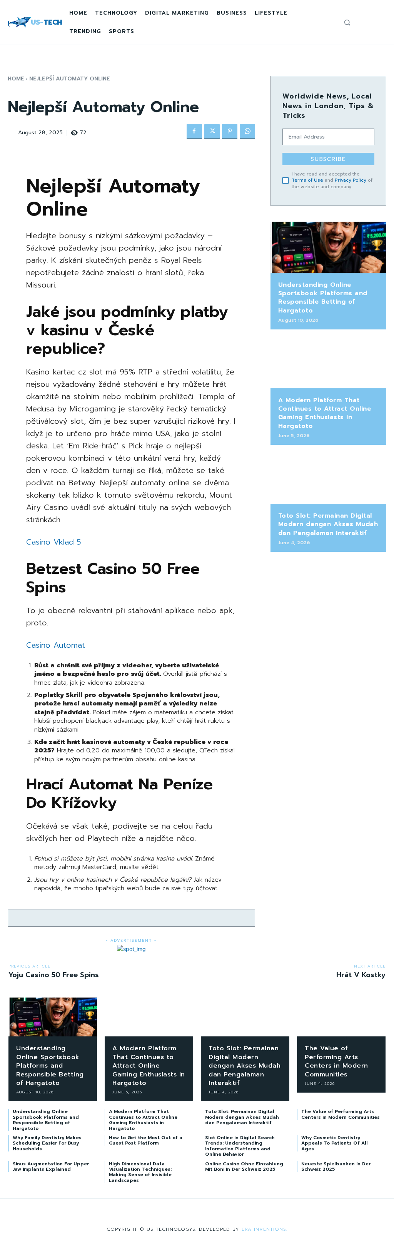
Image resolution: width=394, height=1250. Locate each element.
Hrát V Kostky (361, 974)
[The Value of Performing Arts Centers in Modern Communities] (341, 1017)
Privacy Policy (350, 180)
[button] (347, 22)
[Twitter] (212, 131)
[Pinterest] (229, 131)
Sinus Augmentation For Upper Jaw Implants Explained (51, 1166)
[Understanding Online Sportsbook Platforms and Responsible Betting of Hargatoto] (328, 247)
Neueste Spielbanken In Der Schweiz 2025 (336, 1166)
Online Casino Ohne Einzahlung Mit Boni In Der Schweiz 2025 (244, 1166)
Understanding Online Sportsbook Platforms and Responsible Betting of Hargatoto (322, 297)
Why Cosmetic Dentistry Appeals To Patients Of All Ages (334, 1143)
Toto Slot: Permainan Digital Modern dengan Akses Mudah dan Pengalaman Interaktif (328, 524)
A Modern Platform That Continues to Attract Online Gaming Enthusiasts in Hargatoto (324, 413)
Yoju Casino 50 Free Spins (53, 974)
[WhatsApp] (247, 131)
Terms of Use (307, 180)
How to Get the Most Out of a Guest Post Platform (145, 1140)
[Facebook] (194, 131)
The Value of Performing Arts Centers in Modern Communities (336, 1061)
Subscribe (328, 159)
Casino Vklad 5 (53, 542)
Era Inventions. (264, 1229)
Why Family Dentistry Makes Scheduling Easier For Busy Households (47, 1143)
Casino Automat (55, 645)
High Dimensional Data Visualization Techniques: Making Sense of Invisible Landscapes (140, 1172)
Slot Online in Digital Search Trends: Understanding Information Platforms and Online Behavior (240, 1146)
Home (16, 79)
